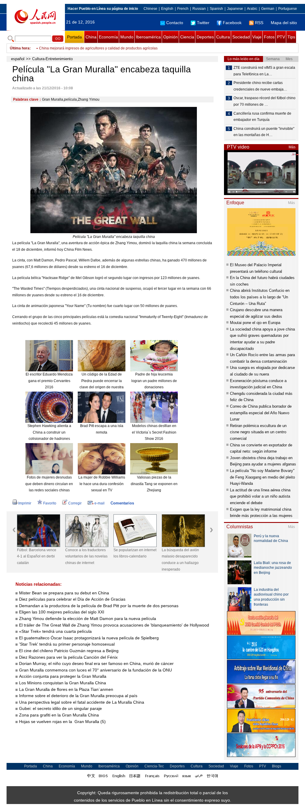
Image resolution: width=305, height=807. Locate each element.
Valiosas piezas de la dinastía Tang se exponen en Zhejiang (154, 483)
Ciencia (187, 37)
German (267, 9)
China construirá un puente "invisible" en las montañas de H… (264, 132)
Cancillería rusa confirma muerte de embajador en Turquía (262, 116)
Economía (108, 37)
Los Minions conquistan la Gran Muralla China (62, 682)
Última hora (19, 48)
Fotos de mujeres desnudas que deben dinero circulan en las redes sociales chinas (49, 483)
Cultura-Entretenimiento (52, 59)
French (183, 9)
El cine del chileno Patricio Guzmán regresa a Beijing (69, 650)
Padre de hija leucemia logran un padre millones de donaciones (154, 380)
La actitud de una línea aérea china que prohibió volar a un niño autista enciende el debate (260, 496)
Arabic (252, 9)
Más (292, 147)
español (17, 59)
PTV (281, 37)
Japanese (235, 9)
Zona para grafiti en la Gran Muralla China (59, 715)
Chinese (150, 9)
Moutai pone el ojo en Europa (255, 322)
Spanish (216, 9)
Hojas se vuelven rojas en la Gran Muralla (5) (62, 721)
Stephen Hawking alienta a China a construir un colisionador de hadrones (49, 432)
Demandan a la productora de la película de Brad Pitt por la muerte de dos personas (98, 605)
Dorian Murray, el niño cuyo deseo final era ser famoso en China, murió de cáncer (96, 663)
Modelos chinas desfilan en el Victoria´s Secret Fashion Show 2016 (154, 432)
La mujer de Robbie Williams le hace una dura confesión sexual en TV (101, 483)
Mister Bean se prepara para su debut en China (64, 593)
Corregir (75, 503)
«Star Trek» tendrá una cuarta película (55, 631)
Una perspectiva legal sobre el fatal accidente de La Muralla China (81, 702)
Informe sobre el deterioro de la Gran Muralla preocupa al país (78, 695)
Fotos (269, 37)
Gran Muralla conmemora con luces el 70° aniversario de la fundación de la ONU (95, 670)
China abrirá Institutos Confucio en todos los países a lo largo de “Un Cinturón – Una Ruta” (260, 297)
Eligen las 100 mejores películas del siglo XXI (61, 612)
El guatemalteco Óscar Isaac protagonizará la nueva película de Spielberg (89, 637)
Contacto (174, 22)
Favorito (49, 503)
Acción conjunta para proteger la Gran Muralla (62, 676)
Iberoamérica (148, 37)
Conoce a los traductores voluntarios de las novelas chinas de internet (86, 556)
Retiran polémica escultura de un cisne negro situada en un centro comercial (258, 432)
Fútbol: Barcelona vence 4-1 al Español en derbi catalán (36, 556)
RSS (259, 22)
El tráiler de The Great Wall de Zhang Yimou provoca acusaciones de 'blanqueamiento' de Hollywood (114, 625)
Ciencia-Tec (154, 766)
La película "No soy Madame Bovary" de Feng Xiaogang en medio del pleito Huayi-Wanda (262, 477)
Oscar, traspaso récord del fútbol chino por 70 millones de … (264, 101)
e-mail (99, 503)
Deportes (205, 37)
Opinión (170, 37)
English (167, 9)
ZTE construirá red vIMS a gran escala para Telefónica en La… (264, 71)
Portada (74, 37)
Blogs (276, 766)
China (91, 37)
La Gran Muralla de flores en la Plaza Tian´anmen (66, 689)
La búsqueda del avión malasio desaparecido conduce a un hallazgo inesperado (180, 559)
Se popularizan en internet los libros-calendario (134, 553)
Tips (291, 37)
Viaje (257, 37)
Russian (199, 9)
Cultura (223, 37)
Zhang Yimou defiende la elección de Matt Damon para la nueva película (87, 618)
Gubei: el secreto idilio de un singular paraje (60, 708)
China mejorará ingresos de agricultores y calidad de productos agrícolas (98, 48)
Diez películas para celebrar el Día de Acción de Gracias (72, 599)
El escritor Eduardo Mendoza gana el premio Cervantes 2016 (49, 380)
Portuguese (287, 9)
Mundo (126, 37)
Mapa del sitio (284, 22)
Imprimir (24, 503)
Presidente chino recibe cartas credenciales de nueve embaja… (260, 86)
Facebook (232, 22)
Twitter (203, 22)
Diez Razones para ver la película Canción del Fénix (68, 657)
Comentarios (122, 503)
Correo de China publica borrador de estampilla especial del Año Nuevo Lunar (261, 412)
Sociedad (241, 37)
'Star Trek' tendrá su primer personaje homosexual (67, 644)
